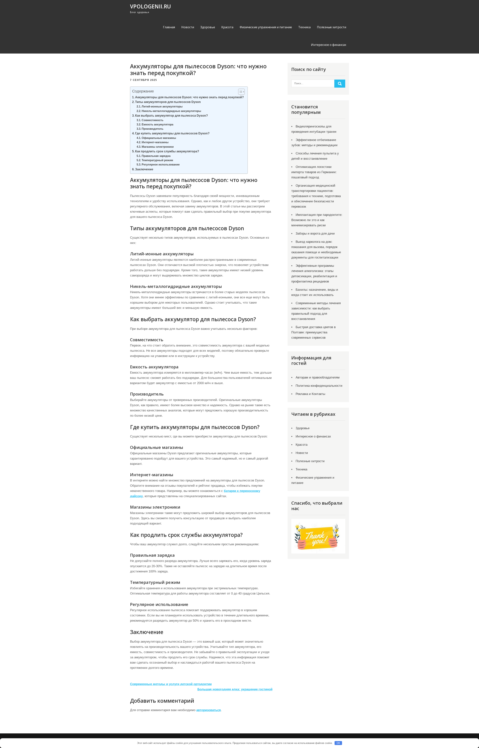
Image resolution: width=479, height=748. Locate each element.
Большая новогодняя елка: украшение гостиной (234, 689)
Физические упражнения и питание (266, 27)
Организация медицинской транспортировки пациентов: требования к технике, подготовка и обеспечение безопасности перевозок (316, 196)
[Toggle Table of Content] (239, 92)
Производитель (152, 128)
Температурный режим (157, 160)
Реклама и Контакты (310, 394)
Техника (304, 27)
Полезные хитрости (331, 27)
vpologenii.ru (150, 6)
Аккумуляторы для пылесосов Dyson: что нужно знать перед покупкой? (189, 97)
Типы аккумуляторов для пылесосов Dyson (168, 102)
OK (338, 743)
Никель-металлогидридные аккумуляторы (171, 111)
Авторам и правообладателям (318, 377)
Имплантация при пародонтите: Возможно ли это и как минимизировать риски (316, 220)
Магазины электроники (158, 146)
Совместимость (152, 120)
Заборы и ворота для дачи (315, 233)
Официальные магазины (159, 137)
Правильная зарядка (156, 155)
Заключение (144, 169)
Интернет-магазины (155, 142)
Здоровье (207, 27)
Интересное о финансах (328, 45)
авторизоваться (208, 710)
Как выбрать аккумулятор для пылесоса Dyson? (171, 115)
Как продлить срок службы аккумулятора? (167, 151)
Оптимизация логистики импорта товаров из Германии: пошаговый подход (314, 172)
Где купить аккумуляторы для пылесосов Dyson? (172, 133)
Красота (227, 27)
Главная (169, 27)
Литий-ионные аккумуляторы (162, 106)
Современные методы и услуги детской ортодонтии (171, 684)
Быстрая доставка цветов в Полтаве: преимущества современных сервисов (313, 332)
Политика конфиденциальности (319, 385)
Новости (187, 27)
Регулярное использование (161, 164)
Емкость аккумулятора (157, 124)
